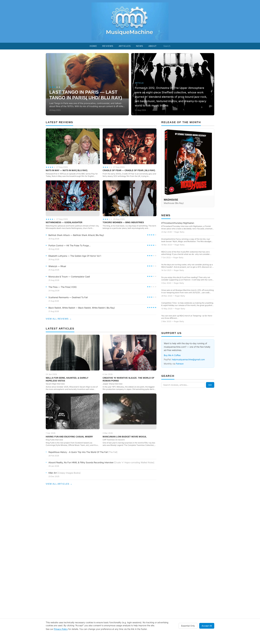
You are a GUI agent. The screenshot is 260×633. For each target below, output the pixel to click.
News (139, 46)
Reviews (107, 46)
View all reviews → (59, 319)
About (153, 46)
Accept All (207, 625)
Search (166, 46)
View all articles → (59, 484)
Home (93, 46)
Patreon (180, 363)
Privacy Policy (61, 629)
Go (210, 385)
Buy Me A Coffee (172, 355)
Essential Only (188, 625)
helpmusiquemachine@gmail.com (188, 359)
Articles (125, 46)
